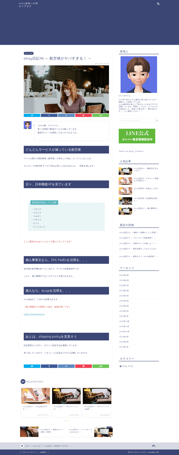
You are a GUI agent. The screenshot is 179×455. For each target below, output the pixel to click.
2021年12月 (124, 321)
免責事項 (43, 452)
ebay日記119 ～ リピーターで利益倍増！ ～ (137, 238)
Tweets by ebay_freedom (131, 151)
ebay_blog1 (28, 53)
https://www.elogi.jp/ (34, 314)
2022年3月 (124, 306)
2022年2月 (124, 311)
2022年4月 (124, 301)
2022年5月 (124, 296)
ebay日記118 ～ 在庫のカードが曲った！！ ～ (138, 243)
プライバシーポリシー (29, 452)
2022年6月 (124, 290)
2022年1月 (124, 316)
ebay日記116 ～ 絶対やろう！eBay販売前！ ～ (138, 256)
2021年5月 (124, 347)
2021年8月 (124, 342)
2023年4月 (124, 275)
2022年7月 (124, 285)
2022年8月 (124, 280)
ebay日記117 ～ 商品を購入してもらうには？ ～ (138, 250)
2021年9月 (124, 337)
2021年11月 (124, 326)
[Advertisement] (89, 28)
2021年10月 (124, 331)
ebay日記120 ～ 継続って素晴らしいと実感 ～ (138, 232)
